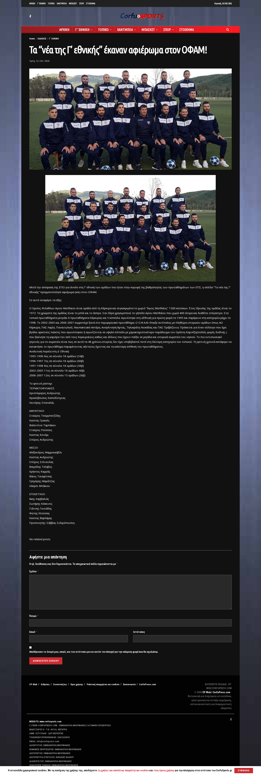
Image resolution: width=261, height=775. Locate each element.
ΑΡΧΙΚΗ (32, 3)
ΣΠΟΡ (81, 3)
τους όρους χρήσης (164, 770)
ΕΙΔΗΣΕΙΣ (42, 38)
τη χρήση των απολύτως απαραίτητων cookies (123, 770)
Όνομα (34, 616)
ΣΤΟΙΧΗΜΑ (90, 3)
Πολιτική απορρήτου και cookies (103, 684)
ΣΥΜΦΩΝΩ (243, 770)
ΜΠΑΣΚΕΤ (73, 3)
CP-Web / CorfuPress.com (216, 692)
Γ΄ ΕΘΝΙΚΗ (41, 3)
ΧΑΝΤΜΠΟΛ (62, 3)
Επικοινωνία (129, 684)
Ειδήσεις (45, 684)
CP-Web (33, 684)
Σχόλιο (34, 571)
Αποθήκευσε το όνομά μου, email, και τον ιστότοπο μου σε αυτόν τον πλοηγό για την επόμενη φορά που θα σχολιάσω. (93, 651)
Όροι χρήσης (76, 684)
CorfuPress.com (147, 684)
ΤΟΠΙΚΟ (51, 3)
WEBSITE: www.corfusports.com (45, 721)
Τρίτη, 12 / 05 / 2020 (39, 61)
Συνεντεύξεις (60, 684)
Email (33, 632)
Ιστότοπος (139, 632)
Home (32, 38)
